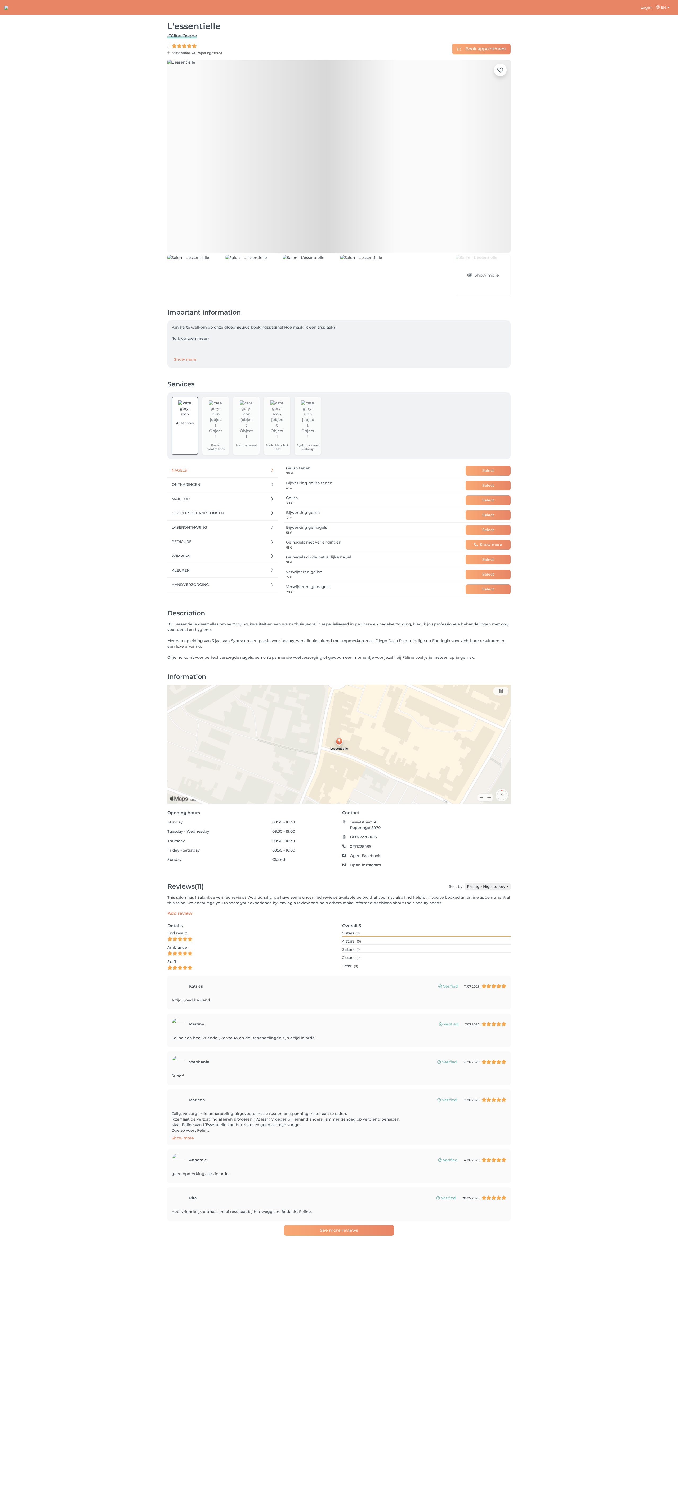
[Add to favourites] (500, 70)
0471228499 (361, 816)
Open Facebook (365, 825)
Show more (185, 329)
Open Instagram (365, 835)
